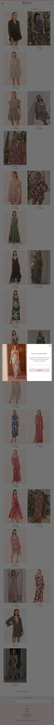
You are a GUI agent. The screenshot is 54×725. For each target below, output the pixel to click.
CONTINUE (39, 370)
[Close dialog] (50, 346)
